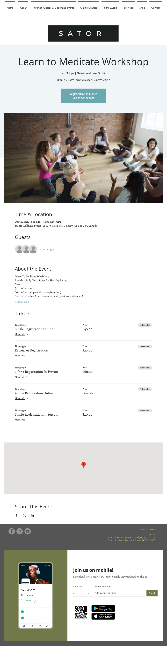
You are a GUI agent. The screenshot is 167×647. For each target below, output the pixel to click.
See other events (83, 98)
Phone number (102, 586)
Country (77, 586)
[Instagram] (19, 531)
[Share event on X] (24, 515)
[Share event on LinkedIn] (32, 515)
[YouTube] (27, 531)
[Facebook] (11, 531)
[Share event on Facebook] (16, 515)
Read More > (22, 301)
